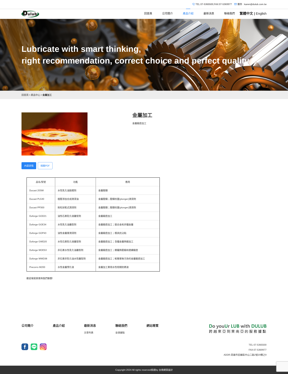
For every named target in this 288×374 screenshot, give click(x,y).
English (261, 13)
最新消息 (209, 13)
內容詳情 (29, 165)
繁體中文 (246, 13)
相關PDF (45, 165)
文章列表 (88, 332)
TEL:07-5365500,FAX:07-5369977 (214, 4)
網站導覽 (152, 325)
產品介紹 (188, 13)
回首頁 (148, 13)
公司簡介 (167, 13)
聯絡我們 (229, 13)
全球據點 (120, 332)
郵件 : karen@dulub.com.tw (252, 4)
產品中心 (35, 95)
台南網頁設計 (166, 369)
